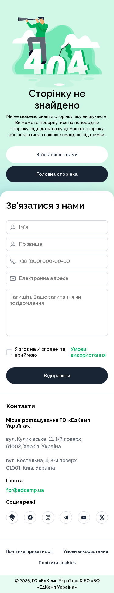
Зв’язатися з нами (57, 154)
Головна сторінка (57, 174)
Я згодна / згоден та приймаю (60, 352)
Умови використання (88, 352)
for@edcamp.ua (25, 490)
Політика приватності (30, 551)
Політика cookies (57, 562)
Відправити (57, 375)
